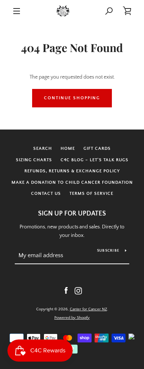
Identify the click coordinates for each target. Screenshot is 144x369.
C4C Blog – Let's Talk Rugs (94, 160)
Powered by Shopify (72, 317)
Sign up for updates (72, 213)
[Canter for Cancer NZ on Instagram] (78, 290)
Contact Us (46, 193)
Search (42, 148)
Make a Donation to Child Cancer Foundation (72, 182)
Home (68, 148)
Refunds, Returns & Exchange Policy (72, 171)
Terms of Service (91, 193)
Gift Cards (97, 148)
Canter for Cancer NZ (88, 309)
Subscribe (108, 251)
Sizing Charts (34, 160)
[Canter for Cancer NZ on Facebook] (66, 290)
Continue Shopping (72, 98)
